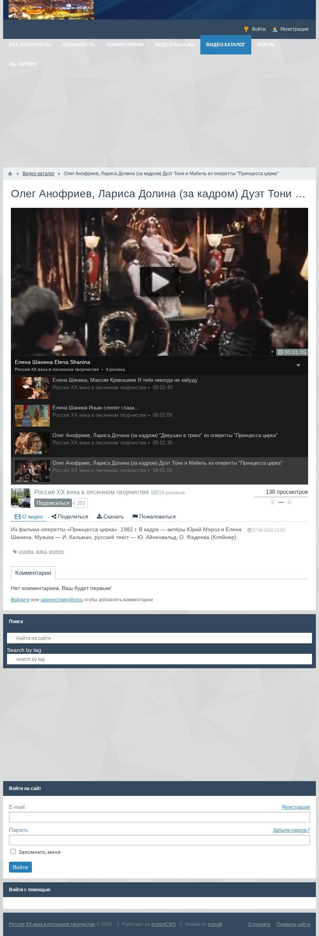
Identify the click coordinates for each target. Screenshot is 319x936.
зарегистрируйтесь (61, 599)
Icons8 (215, 924)
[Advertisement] (159, 108)
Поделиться (72, 516)
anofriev (56, 551)
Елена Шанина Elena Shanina (52, 362)
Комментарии (33, 572)
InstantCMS (163, 924)
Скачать (113, 516)
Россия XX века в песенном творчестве (57, 369)
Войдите (20, 599)
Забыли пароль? (291, 830)
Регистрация (296, 807)
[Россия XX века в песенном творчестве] (20, 498)
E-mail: (17, 807)
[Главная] (10, 173)
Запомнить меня (39, 852)
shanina (26, 551)
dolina (41, 551)
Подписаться (53, 503)
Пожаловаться (157, 516)
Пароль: (19, 830)
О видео (32, 516)
